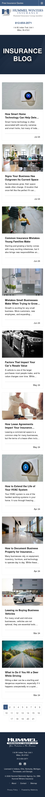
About (14, 783)
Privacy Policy (12, 790)
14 (28, 712)
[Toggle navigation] (42, 3)
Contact (23, 783)
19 (22, 718)
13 (22, 712)
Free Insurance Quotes (12, 2)
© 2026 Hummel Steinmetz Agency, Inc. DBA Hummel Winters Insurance (22, 777)
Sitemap (33, 783)
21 (33, 718)
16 (39, 712)
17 (12, 718)
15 (33, 712)
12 (17, 712)
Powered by (30, 790)
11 (12, 712)
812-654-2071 (23, 23)
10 (6, 712)
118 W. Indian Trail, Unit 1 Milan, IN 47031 (22, 753)
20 (28, 718)
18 (17, 718)
